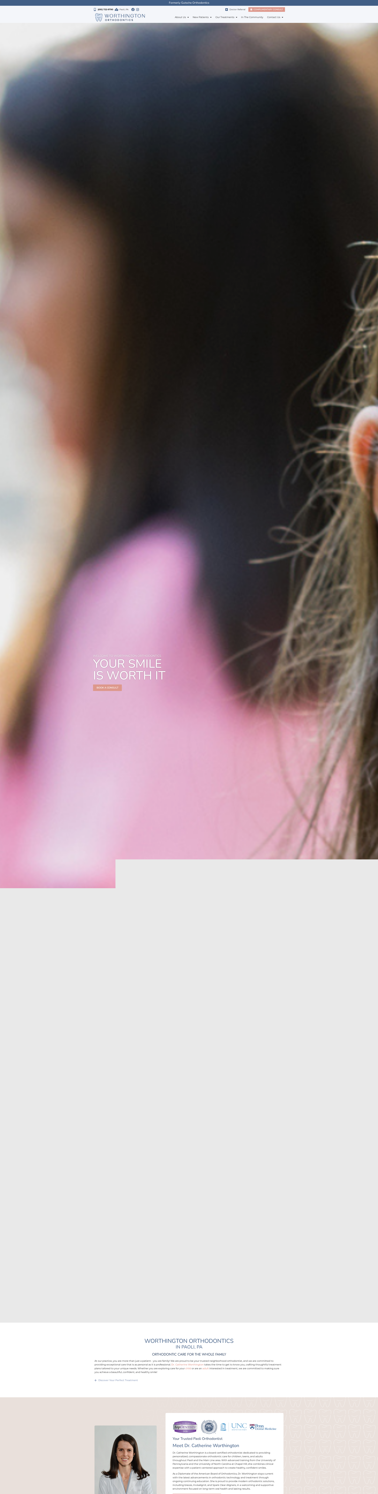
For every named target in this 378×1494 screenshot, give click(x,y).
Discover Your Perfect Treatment (118, 1380)
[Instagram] (137, 9)
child (188, 1368)
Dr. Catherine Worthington (187, 1364)
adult (205, 1368)
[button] (189, 1380)
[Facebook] (133, 9)
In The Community (252, 17)
